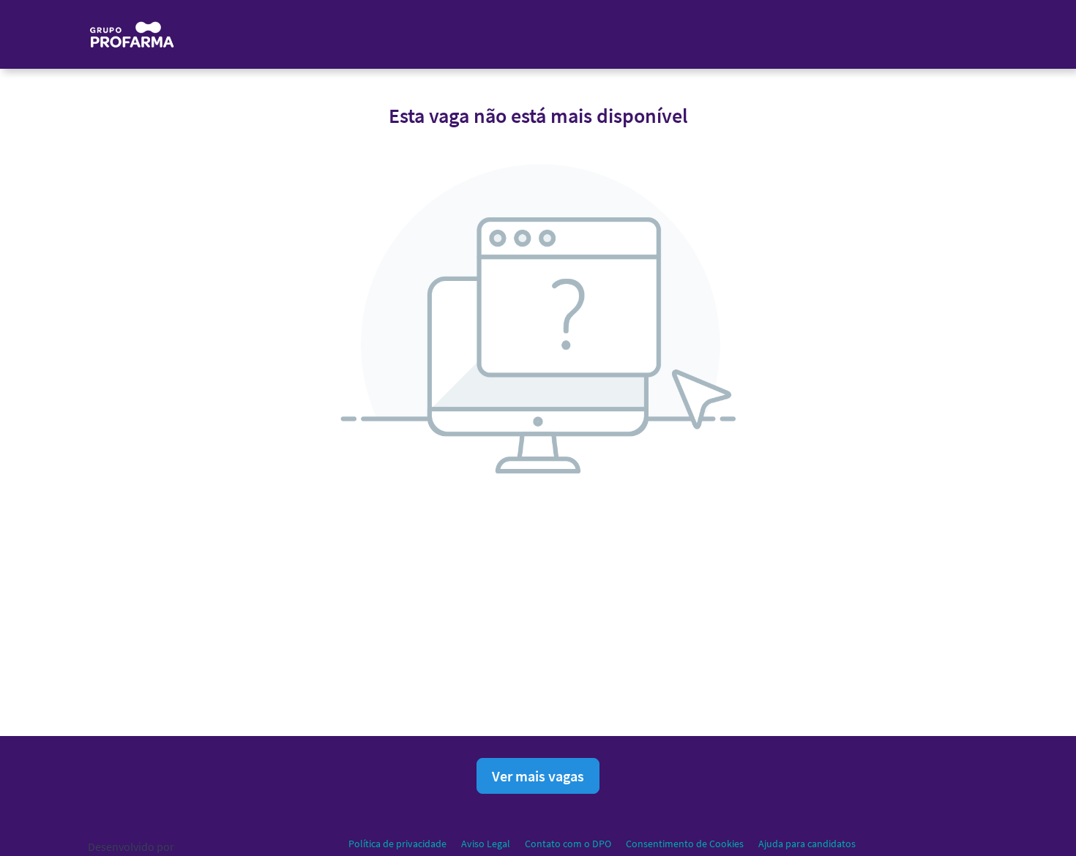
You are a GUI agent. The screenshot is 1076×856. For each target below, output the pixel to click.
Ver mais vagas (538, 776)
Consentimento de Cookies (685, 843)
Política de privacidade (397, 843)
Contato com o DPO (568, 843)
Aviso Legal (485, 843)
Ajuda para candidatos (807, 843)
